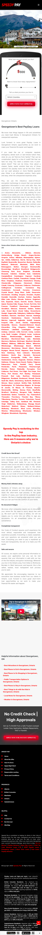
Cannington (18, 276)
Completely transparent (10, 526)
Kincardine (5, 327)
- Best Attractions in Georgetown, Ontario (19, 665)
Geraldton (5, 309)
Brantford (25, 269)
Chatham (18, 281)
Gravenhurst (35, 311)
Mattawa (12, 341)
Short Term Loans (22, 849)
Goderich (22, 309)
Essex (17, 302)
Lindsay (4, 332)
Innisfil (29, 320)
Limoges (37, 329)
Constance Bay (33, 288)
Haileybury (21, 313)
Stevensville (6, 390)
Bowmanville (35, 267)
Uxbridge (4, 402)
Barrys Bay (31, 260)
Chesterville (6, 283)
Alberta (6, 789)
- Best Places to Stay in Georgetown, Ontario (20, 686)
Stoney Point (25, 390)
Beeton (29, 262)
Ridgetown (5, 378)
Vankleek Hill (26, 402)
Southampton (6, 385)
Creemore (36, 290)
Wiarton (4, 411)
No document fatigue (9, 505)
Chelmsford (28, 281)
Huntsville (36, 318)
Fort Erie (33, 304)
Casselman (24, 278)
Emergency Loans (7, 849)
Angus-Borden (34, 255)
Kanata (25, 323)
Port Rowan (13, 374)
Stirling (15, 390)
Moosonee (5, 348)
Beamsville (13, 262)
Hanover (13, 316)
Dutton (29, 297)
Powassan (36, 374)
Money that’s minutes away (11, 484)
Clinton (37, 283)
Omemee (5, 357)
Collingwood (6, 288)
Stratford (4, 392)
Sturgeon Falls (26, 392)
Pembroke (5, 367)
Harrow (29, 316)
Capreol (28, 276)
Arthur (11, 257)
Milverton (36, 343)
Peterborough (34, 367)
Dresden (30, 295)
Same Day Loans (26, 845)
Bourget (24, 267)
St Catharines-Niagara (22, 385)
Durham (21, 297)
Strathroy (14, 392)
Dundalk (4, 297)
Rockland (14, 378)
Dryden (37, 295)
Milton (28, 343)
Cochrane (19, 285)
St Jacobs (5, 388)
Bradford (16, 269)
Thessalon (5, 397)
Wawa (22, 406)
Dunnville (13, 297)
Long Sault (5, 334)
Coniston (18, 288)
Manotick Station (32, 336)
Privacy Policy (9, 769)
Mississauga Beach (22, 346)
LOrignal (22, 334)
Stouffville (36, 390)
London (37, 332)
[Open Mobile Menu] (38, 5)
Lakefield (15, 329)
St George (36, 385)
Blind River (35, 264)
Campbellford (6, 276)
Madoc (4, 336)
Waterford (5, 406)
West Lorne (26, 408)
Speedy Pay (17, 865)
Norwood (36, 355)
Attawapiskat (28, 257)
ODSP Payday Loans (31, 847)
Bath (38, 260)
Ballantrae (15, 260)
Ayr (2, 260)
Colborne (27, 285)
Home (6, 756)
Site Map (7, 825)
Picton (12, 369)
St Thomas (27, 388)
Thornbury (16, 397)
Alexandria (16, 253)
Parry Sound (34, 364)
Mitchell (37, 346)
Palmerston (5, 364)
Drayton (22, 295)
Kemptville (5, 325)
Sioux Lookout (14, 383)
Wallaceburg (21, 404)
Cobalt (3, 285)
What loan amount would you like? (21, 59)
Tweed (37, 399)
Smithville (36, 383)
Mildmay (12, 343)
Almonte (37, 253)
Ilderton (4, 320)
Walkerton (11, 404)
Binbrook (14, 264)
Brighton (26, 271)
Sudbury (37, 392)
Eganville (36, 297)
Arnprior (4, 257)
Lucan (29, 334)
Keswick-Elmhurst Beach (30, 325)
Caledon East (24, 274)
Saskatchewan (9, 802)
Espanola (9, 302)
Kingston (22, 327)
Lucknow (36, 334)
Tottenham (30, 399)
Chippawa (17, 283)
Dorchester (5, 295)
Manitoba (7, 795)
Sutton (14, 395)
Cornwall (16, 290)
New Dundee (35, 350)
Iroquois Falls (7, 323)
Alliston (28, 253)
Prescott (4, 376)
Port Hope (32, 371)
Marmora (4, 341)
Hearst (26, 318)
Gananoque (24, 306)
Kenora (14, 325)
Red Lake (15, 376)
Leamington (26, 329)
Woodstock (14, 413)
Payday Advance (13, 845)
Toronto (22, 399)
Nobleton (4, 355)
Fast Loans (35, 849)
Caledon (13, 274)
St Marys (16, 388)
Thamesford (35, 395)
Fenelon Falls (12, 304)
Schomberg (19, 381)
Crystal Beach (7, 292)
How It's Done (8, 762)
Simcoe (4, 383)
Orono (14, 360)
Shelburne (36, 381)
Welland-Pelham (34, 406)
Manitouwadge (15, 336)
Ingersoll (12, 320)
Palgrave (37, 362)
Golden (30, 309)
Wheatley (36, 408)
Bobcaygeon (6, 267)
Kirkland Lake (34, 327)
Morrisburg (16, 348)
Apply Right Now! (10, 766)
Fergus (20, 304)
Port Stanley (25, 374)
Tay (28, 395)
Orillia (24, 357)
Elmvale (21, 299)
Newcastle (36, 353)
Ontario (6, 798)
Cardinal (37, 276)
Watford (15, 406)
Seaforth (28, 381)
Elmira (13, 299)
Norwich (27, 355)
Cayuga (32, 278)
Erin (2, 302)
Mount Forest (14, 350)
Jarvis (18, 323)
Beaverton (22, 262)
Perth (14, 367)
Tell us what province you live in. (21, 92)
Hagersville (12, 313)
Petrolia (4, 369)
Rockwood (23, 378)
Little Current (22, 332)
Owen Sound (21, 362)
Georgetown (35, 306)
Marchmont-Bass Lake (20, 339)
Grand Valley (23, 311)
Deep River (19, 292)
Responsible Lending (11, 772)
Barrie (23, 260)
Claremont (28, 283)
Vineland (36, 402)
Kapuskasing (35, 323)
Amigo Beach (20, 255)
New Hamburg (7, 353)
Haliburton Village (33, 313)
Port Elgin (23, 371)
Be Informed (8, 822)
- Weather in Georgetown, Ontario (16, 699)
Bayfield (4, 262)
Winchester (27, 411)
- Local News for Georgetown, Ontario (17, 696)
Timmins (14, 399)
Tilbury (37, 397)
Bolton (16, 267)
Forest (26, 304)
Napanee (24, 350)
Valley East (14, 402)
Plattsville (21, 369)
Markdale (36, 339)
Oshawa (30, 360)
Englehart (36, 299)
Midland (4, 343)
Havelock (4, 318)
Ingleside (21, 320)
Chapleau (10, 281)
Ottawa (12, 362)
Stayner (37, 388)
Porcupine (31, 369)
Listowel (12, 332)
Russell (31, 378)
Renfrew (26, 376)
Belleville (36, 262)
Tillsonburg (5, 399)
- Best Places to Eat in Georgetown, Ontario (19, 669)
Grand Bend (12, 311)
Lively (31, 332)
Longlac (15, 334)
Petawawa (23, 367)
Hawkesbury (16, 318)
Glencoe (14, 309)
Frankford (13, 306)
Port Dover (14, 371)
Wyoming (23, 413)
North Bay (16, 355)
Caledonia (36, 274)
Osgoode (21, 360)
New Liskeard (23, 353)
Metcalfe (36, 341)
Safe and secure (7, 549)
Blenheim (23, 264)
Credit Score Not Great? (10, 453)
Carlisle (16, 278)
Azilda (7, 260)
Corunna (26, 290)
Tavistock (21, 395)
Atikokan (19, 257)
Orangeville (15, 357)
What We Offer (9, 759)
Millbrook (21, 343)
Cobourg (10, 285)
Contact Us (8, 818)
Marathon (5, 339)
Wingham (5, 413)
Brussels (4, 274)
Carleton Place (7, 278)
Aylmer (37, 257)
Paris (15, 364)
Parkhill (23, 364)
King (14, 327)
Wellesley (5, 408)
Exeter (30, 302)
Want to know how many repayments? (21, 82)
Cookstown (5, 290)
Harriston (21, 316)
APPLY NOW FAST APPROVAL (21, 104)
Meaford (29, 341)
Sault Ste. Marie (7, 381)
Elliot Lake (5, 299)
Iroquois (37, 320)
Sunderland (5, 395)
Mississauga (6, 346)
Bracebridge (6, 269)
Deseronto (36, 292)
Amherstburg (6, 255)
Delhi (28, 292)
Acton (7, 253)
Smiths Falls (26, 383)
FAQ (5, 815)
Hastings (36, 316)
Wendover (15, 408)
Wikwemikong (15, 411)
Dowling (15, 295)
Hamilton (4, 316)
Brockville (36, 271)
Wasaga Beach (34, 404)
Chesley (37, 281)
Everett (23, 302)
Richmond (36, 376)
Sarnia (37, 378)
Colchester (36, 285)
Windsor (37, 411)
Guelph (4, 313)
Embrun (28, 299)
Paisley (29, 362)
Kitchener (5, 329)
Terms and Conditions (11, 775)
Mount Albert (28, 348)
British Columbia (10, 792)
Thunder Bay (27, 397)
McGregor (21, 341)
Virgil (3, 404)
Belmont (4, 264)
